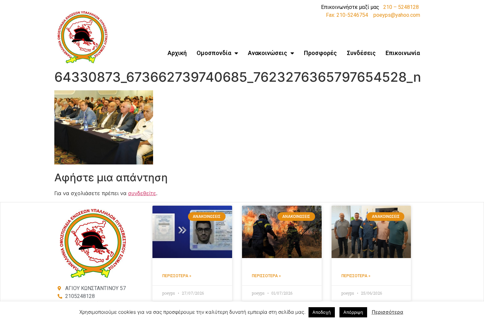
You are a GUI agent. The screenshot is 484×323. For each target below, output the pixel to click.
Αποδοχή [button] (321, 312)
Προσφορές (320, 52)
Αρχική (177, 52)
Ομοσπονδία (214, 52)
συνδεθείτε (142, 193)
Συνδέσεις (361, 52)
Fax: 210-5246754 (347, 15)
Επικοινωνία (403, 52)
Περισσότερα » (176, 276)
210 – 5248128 (401, 7)
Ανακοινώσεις (267, 52)
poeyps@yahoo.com (396, 15)
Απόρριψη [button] (353, 312)
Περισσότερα (387, 312)
